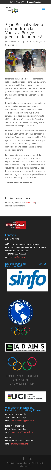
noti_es (39, 41)
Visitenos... (25, 466)
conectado (30, 202)
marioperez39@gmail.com (22, 432)
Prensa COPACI (15, 41)
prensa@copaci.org (19, 443)
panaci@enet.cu (18, 257)
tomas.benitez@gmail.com (22, 420)
